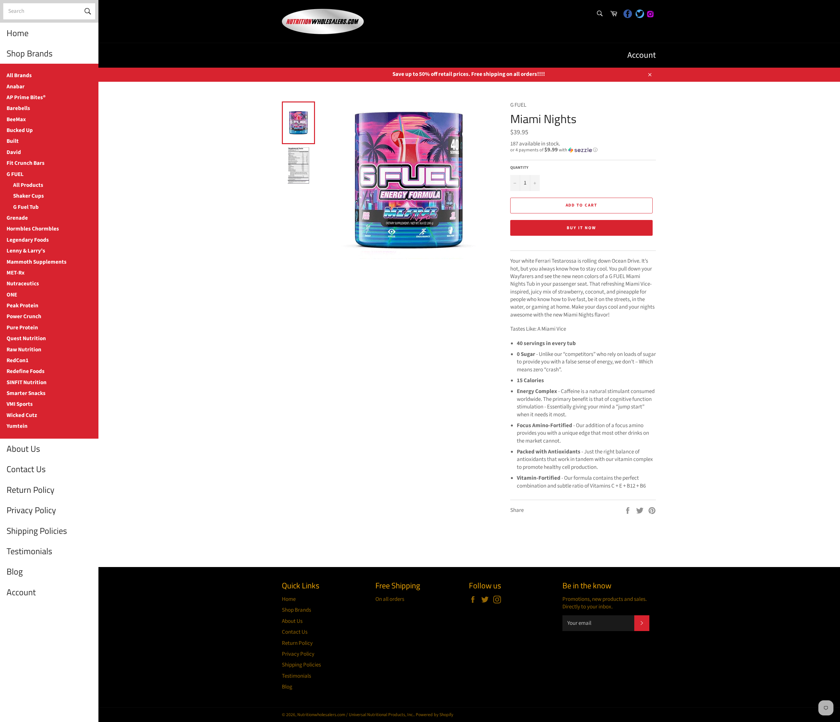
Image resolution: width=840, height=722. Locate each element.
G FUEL (15, 174)
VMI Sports (20, 404)
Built (13, 141)
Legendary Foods (28, 240)
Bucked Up (20, 130)
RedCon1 (18, 360)
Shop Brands (29, 53)
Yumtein (17, 426)
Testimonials (29, 551)
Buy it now (581, 228)
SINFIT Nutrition (27, 382)
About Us (23, 448)
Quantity (519, 167)
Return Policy (30, 489)
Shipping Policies (37, 530)
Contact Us (26, 469)
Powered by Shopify (434, 714)
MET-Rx (16, 273)
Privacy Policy (31, 510)
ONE (12, 295)
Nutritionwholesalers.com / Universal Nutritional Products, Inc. (355, 714)
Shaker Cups (28, 196)
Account (21, 592)
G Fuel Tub (26, 207)
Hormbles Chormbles (33, 229)
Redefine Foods (26, 371)
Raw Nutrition (24, 350)
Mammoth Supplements (37, 262)
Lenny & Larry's (26, 251)
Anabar (16, 87)
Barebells (18, 108)
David (14, 152)
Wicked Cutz (22, 415)
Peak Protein (22, 306)
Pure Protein (22, 328)
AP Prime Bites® (26, 97)
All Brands (19, 75)
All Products (28, 185)
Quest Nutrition (26, 338)
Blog (15, 571)
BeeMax (16, 119)
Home (18, 33)
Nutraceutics (23, 284)
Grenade (17, 218)
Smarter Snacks (26, 393)
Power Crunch (24, 316)
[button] (583, 150)
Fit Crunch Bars (26, 163)
